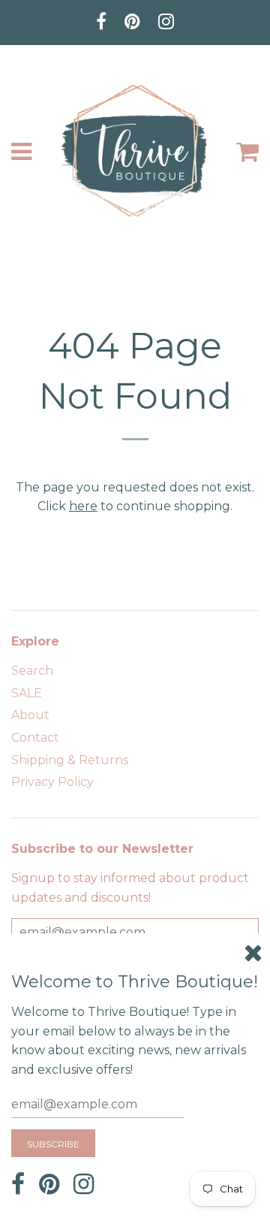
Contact (35, 737)
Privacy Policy (52, 782)
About (30, 715)
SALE (26, 693)
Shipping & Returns (69, 760)
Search (32, 670)
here (83, 506)
